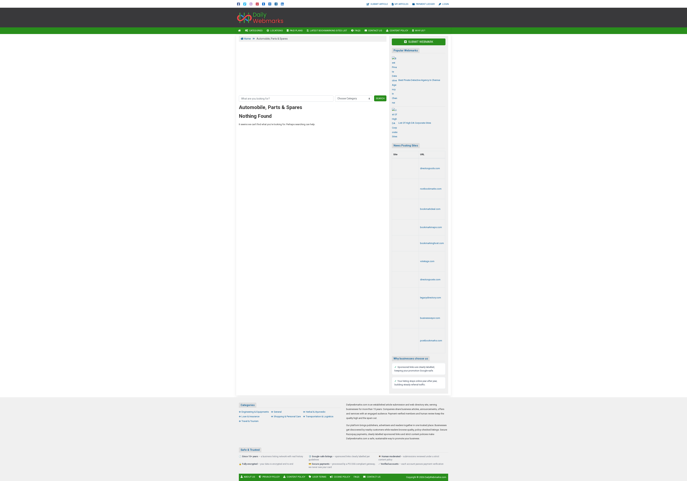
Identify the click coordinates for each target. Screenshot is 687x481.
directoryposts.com (430, 279)
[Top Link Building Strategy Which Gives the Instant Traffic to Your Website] (405, 298)
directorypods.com (430, 168)
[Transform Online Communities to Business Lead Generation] (405, 318)
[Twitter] (244, 4)
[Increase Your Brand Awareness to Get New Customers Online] (405, 243)
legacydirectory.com (430, 297)
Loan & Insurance (250, 416)
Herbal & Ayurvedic (315, 411)
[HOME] (239, 30)
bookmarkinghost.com (432, 243)
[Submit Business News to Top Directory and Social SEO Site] (405, 279)
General (278, 411)
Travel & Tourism (250, 421)
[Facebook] (238, 4)
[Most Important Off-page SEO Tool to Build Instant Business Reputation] (260, 17)
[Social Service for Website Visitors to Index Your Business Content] (405, 189)
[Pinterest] (257, 4)
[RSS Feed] (276, 4)
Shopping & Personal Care (287, 416)
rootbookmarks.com (431, 188)
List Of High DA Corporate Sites (414, 123)
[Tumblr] (263, 4)
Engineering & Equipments (255, 411)
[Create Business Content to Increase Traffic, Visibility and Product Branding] (405, 168)
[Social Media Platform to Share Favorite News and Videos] (405, 209)
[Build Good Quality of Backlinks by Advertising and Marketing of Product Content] (405, 341)
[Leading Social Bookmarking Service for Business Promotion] (405, 261)
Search (380, 98)
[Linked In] (282, 4)
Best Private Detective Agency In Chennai (419, 80)
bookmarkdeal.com (430, 209)
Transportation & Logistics (319, 416)
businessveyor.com (430, 318)
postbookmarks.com (431, 340)
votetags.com (427, 261)
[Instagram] (251, 4)
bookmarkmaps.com (431, 227)
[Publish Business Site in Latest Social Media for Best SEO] (405, 227)
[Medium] (269, 4)
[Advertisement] (375, 17)
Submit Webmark (420, 41)
